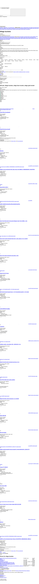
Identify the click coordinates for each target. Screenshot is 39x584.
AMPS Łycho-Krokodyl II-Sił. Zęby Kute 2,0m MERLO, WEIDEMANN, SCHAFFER (17, 169)
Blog (23, 570)
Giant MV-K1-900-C (4, 187)
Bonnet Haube (3, 432)
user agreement (20, 141)
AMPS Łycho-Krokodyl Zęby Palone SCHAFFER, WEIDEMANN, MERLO (15, 538)
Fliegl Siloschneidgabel (5, 112)
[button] (19, 21)
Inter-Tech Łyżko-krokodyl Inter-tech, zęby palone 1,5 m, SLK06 (14, 238)
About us (1, 567)
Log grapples (27, 29)
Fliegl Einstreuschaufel (5, 129)
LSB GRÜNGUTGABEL (5, 308)
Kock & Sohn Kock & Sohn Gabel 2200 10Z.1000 (10, 504)
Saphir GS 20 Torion (4, 273)
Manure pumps (26, 28)
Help (4, 567)
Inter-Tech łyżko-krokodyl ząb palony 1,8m (9, 255)
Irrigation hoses (32, 28)
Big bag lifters (2, 29)
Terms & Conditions (3, 570)
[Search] (17, 12)
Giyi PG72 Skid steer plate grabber (7, 379)
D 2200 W (2, 326)
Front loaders (30, 27)
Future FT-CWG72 (4, 467)
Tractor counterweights (24, 27)
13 (3, 552)
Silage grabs (8, 28)
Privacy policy (9, 570)
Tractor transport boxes (20, 28)
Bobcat (1, 522)
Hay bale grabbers (3, 28)
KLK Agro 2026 (3, 485)
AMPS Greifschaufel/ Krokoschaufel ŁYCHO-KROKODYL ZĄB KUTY (15, 449)
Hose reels (37, 28)
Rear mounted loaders (8, 29)
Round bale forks (36, 27)
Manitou (2, 150)
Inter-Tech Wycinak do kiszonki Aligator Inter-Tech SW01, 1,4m (13, 220)
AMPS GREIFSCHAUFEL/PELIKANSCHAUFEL (10, 204)
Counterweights (13, 28)
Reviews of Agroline (18, 570)
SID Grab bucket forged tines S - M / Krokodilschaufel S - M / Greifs (14, 291)
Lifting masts (23, 29)
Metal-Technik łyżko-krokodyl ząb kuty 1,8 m (9, 362)
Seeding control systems (17, 29)
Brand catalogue (27, 570)
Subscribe (2, 140)
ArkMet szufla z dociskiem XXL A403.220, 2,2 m (10, 344)
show (1, 81)
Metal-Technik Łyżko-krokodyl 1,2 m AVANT (9, 398)
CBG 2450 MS (3, 415)
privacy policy (13, 141)
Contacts (6, 567)
